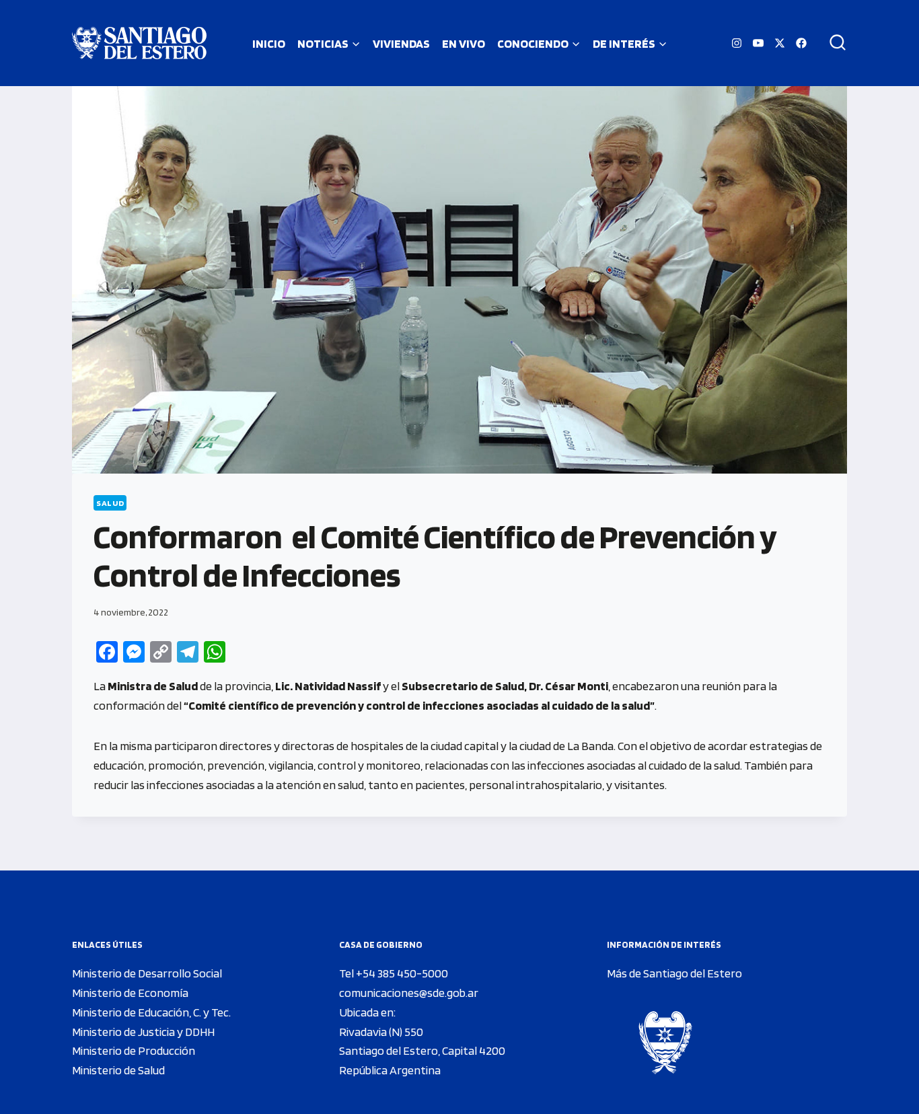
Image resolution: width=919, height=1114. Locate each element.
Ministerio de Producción (133, 1050)
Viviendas (401, 43)
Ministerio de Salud (118, 1070)
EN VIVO (463, 43)
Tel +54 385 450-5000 (393, 973)
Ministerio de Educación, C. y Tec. (151, 1012)
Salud (110, 503)
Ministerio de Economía (130, 993)
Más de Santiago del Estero (674, 973)
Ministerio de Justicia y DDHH (143, 1032)
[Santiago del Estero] (139, 43)
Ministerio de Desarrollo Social (147, 973)
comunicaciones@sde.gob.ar (408, 993)
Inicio (268, 43)
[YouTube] (758, 43)
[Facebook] (801, 43)
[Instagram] (736, 43)
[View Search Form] (833, 43)
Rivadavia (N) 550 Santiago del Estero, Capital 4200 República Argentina (422, 1051)
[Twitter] (780, 43)
